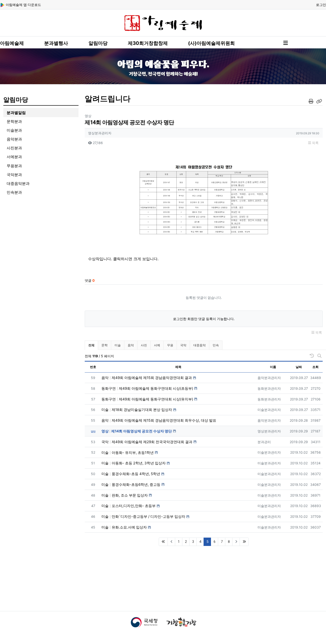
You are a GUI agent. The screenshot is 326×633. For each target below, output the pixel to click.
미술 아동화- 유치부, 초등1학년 (127, 452)
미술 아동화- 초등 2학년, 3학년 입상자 (133, 463)
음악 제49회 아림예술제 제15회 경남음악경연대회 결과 (146, 377)
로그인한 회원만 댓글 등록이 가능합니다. (204, 319)
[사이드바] (285, 43)
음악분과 (14, 139)
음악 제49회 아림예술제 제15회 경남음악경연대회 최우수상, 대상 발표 (158, 420)
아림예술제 (12, 43)
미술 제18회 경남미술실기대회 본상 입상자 (136, 409)
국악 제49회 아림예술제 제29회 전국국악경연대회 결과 (146, 442)
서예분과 (14, 156)
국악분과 (14, 174)
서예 (157, 345)
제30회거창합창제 (148, 43)
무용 (170, 345)
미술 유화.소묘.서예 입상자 (124, 527)
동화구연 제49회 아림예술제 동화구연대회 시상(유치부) (147, 399)
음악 (131, 345)
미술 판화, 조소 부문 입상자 (124, 495)
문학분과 (14, 121)
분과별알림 (16, 112)
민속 (216, 345)
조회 (315, 367)
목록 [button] (315, 143)
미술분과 (14, 130)
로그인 (321, 5)
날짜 (299, 367)
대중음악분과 (18, 183)
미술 (118, 345)
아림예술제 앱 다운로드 (23, 5)
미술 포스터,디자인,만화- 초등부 (128, 505)
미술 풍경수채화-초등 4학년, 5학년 (130, 474)
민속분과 (14, 192)
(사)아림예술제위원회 (211, 43)
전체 (91, 345)
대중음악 (199, 345)
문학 (104, 345)
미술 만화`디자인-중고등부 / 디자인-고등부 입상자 (143, 516)
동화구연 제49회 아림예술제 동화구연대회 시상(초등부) (147, 388)
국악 (183, 345)
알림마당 (98, 43)
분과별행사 (56, 43)
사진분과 (14, 147)
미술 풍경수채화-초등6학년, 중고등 (130, 484)
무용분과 (14, 165)
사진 (144, 345)
